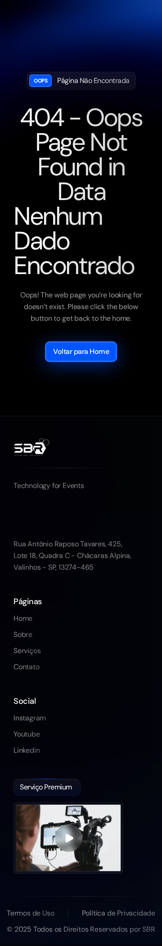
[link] (23, 618)
